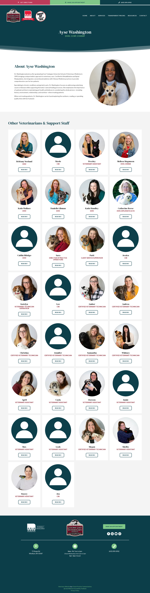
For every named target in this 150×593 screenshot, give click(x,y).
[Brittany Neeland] (24, 145)
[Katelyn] (24, 287)
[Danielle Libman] (58, 192)
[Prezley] (92, 145)
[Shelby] (126, 430)
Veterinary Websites (64, 586)
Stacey (24, 493)
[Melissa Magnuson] (126, 145)
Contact (143, 15)
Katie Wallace (24, 208)
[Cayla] (58, 383)
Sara (58, 255)
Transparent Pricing (116, 15)
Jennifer (58, 352)
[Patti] (92, 239)
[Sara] (58, 239)
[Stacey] (24, 477)
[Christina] (24, 336)
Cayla (58, 399)
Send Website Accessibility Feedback (75, 588)
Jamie (125, 399)
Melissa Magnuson (125, 161)
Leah (58, 446)
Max (24, 446)
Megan (92, 446)
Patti (92, 255)
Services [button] (101, 15)
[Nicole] (58, 145)
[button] (125, 2)
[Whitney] (126, 336)
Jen (58, 493)
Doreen (91, 399)
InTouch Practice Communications (82, 586)
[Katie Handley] (92, 192)
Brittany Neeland (24, 161)
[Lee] (58, 287)
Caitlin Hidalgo (24, 255)
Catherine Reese (126, 208)
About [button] (92, 15)
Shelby (125, 446)
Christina (24, 352)
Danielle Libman (58, 208)
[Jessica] (126, 239)
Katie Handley (92, 208)
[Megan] (92, 430)
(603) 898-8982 (114, 551)
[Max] (24, 430)
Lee (58, 304)
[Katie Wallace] (24, 192)
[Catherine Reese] (126, 192)
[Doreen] (92, 383)
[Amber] (92, 287)
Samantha (92, 352)
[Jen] (58, 477)
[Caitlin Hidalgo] (24, 239)
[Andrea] (126, 287)
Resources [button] (132, 15)
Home (85, 15)
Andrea (125, 304)
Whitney (126, 352)
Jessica (125, 255)
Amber (92, 304)
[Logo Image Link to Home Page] (27, 15)
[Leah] (58, 430)
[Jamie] (126, 383)
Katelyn (24, 304)
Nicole (58, 161)
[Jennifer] (58, 336)
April (24, 399)
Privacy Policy (75, 590)
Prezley (92, 161)
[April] (24, 383)
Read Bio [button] (24, 169)
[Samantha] (92, 336)
